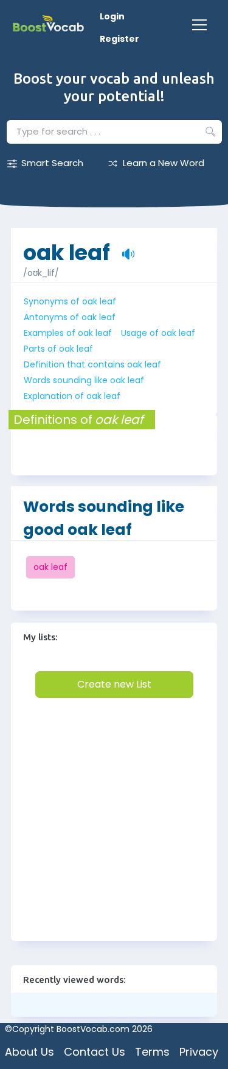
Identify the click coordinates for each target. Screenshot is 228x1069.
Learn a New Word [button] (163, 162)
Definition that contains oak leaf (92, 364)
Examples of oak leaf (68, 333)
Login (112, 16)
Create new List (114, 684)
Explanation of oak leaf (72, 396)
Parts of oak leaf (58, 349)
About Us (29, 1051)
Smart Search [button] (52, 162)
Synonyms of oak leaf (70, 301)
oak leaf (66, 246)
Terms (152, 1051)
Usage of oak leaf (158, 333)
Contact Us (94, 1051)
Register (119, 39)
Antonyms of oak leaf (70, 317)
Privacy (198, 1051)
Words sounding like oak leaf (84, 380)
